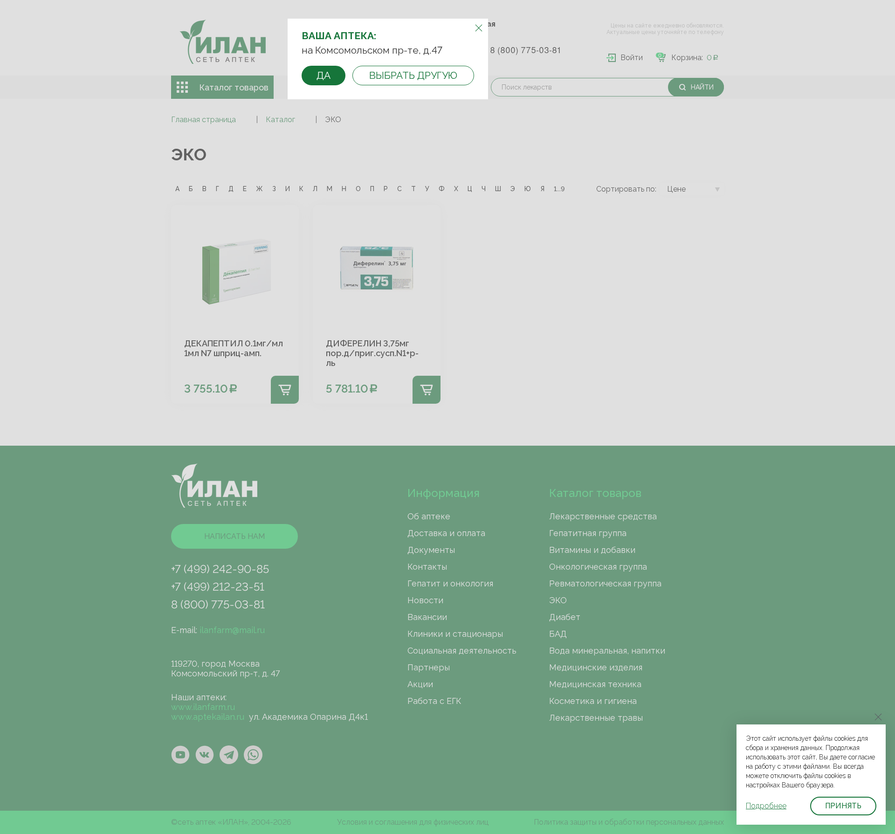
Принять (843, 805)
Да (323, 75)
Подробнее (766, 805)
